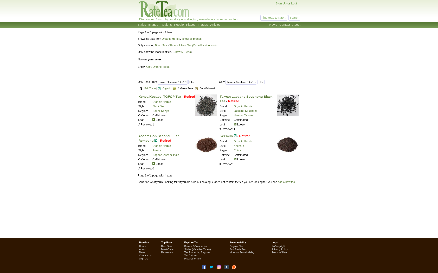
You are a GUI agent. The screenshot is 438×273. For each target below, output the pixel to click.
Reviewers (167, 252)
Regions (166, 24)
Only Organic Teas (157, 66)
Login (295, 3)
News (273, 24)
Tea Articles (190, 255)
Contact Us (145, 255)
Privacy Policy (280, 249)
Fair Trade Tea (238, 249)
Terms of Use (279, 252)
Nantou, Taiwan (243, 115)
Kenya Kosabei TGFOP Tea (159, 96)
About (296, 24)
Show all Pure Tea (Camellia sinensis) (192, 45)
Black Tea (161, 45)
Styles (142, 24)
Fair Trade (150, 88)
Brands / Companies (195, 246)
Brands (153, 24)
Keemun (226, 136)
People (179, 24)
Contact (284, 24)
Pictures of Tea (192, 258)
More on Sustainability (242, 252)
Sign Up (281, 3)
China (237, 150)
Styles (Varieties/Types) (197, 249)
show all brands (192, 38)
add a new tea (286, 182)
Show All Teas (182, 51)
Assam (156, 150)
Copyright (279, 246)
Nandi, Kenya (160, 111)
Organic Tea (236, 246)
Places (190, 24)
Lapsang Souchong (245, 110)
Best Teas (166, 246)
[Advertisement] (219, 211)
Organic (167, 88)
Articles (215, 24)
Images (203, 24)
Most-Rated (167, 249)
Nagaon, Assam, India (165, 155)
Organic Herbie (171, 38)
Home (142, 246)
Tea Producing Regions (197, 252)
